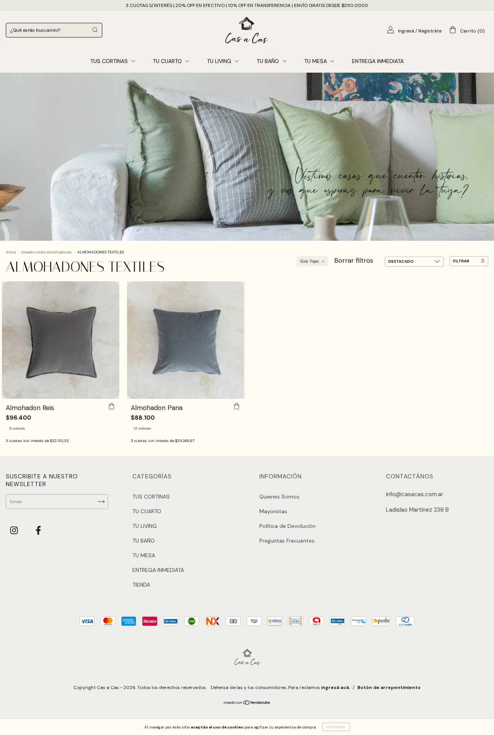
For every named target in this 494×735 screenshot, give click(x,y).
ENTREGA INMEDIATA (378, 61)
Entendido (336, 727)
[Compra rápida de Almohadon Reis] (111, 406)
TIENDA (141, 584)
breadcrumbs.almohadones (46, 252)
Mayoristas (273, 511)
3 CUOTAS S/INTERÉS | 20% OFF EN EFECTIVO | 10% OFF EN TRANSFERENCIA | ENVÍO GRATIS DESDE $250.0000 (247, 5)
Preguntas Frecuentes (287, 540)
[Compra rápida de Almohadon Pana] (236, 406)
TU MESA (316, 61)
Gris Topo (309, 261)
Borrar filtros (353, 260)
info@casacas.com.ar (414, 494)
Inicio (11, 252)
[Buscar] (95, 29)
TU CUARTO (168, 61)
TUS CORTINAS (109, 61)
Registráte (430, 31)
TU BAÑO (269, 61)
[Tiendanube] (247, 704)
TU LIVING (220, 61)
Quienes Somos (279, 496)
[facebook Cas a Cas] (38, 530)
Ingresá (406, 31)
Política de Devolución (287, 525)
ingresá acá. (335, 687)
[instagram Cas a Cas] (15, 530)
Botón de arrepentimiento (389, 687)
